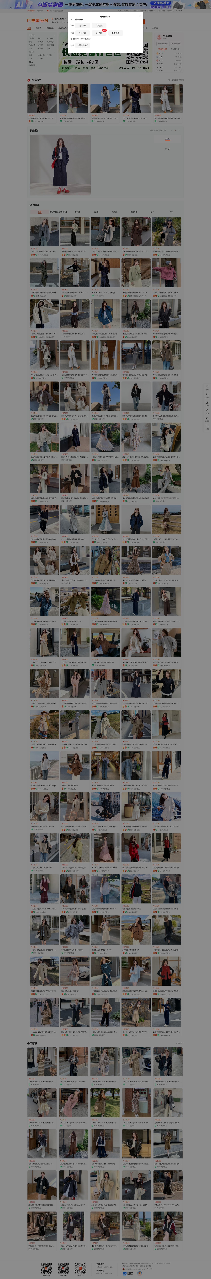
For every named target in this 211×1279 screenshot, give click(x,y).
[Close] (140, 15)
